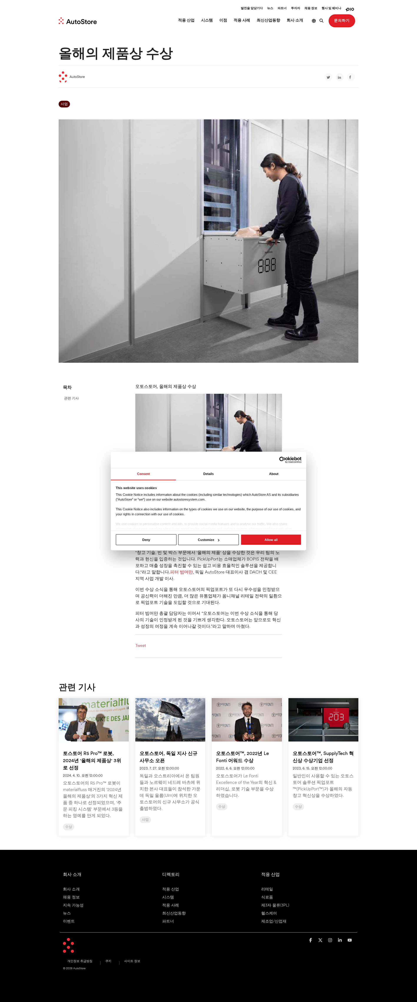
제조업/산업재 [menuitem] (273, 922)
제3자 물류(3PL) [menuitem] (275, 906)
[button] (311, 940)
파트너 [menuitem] (168, 922)
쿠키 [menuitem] (108, 961)
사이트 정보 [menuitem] (132, 961)
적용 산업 (186, 21)
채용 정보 (310, 8)
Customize (206, 540)
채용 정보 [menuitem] (71, 898)
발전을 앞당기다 (252, 8)
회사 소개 (295, 21)
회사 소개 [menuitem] (71, 890)
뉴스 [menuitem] (67, 914)
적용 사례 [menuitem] (170, 906)
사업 (64, 104)
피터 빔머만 (181, 572)
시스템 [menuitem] (168, 898)
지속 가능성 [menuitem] (73, 906)
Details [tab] (208, 474)
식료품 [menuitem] (267, 898)
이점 (223, 21)
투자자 (295, 8)
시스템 (207, 21)
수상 (68, 827)
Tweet (140, 646)
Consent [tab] (143, 474)
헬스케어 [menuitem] (269, 914)
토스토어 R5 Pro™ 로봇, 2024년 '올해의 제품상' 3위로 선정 (92, 761)
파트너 (282, 8)
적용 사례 (242, 21)
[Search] (321, 20)
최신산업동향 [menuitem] (174, 914)
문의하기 (342, 21)
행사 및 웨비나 (331, 8)
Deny (146, 540)
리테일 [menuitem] (267, 890)
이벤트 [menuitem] (69, 922)
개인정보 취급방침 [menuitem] (80, 961)
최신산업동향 (268, 21)
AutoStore (77, 77)
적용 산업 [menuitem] (170, 890)
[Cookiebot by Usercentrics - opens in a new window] (282, 460)
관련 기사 (71, 398)
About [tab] (273, 474)
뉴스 (270, 8)
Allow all (271, 540)
